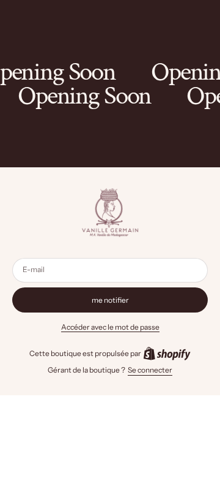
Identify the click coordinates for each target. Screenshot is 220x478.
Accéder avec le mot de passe (110, 327)
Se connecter (150, 369)
